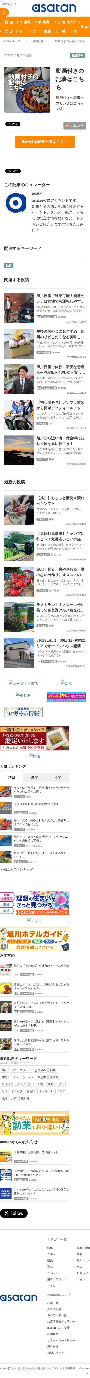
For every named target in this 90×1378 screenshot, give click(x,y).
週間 (34, 777)
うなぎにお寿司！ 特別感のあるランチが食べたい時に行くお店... (41, 789)
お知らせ (37, 41)
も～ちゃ (54, 590)
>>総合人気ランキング (16, 869)
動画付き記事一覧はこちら (45, 142)
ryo (51, 423)
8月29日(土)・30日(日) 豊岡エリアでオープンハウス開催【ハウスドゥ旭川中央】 (61, 645)
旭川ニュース (74, 26)
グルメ (51, 1254)
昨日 (11, 777)
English (81, 1279)
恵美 (28, 796)
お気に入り (76, 125)
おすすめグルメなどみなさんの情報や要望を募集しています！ (41, 1191)
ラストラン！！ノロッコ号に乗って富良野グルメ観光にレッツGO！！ (60, 610)
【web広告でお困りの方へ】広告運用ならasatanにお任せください (41, 1172)
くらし (57, 26)
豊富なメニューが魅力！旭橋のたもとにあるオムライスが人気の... (41, 986)
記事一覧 (52, 1303)
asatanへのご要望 (58, 1327)
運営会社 (52, 1346)
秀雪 (51, 625)
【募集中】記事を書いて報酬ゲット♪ (37, 1152)
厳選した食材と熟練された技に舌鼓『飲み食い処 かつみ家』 (41, 1042)
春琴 (51, 459)
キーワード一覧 (57, 1315)
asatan (38, 193)
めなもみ (56, 554)
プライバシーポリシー (61, 1340)
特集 (50, 1248)
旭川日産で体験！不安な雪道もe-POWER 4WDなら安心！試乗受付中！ (60, 372)
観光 (6, 26)
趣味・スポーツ (32, 26)
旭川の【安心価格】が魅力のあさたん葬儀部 (41, 965)
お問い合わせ (55, 1353)
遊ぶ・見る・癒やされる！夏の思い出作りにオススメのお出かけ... (41, 822)
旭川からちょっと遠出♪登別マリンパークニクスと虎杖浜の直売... (41, 838)
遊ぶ (11, 26)
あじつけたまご (34, 845)
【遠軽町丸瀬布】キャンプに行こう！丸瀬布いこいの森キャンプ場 (60, 539)
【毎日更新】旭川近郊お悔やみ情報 (36, 804)
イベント (18, 26)
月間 (57, 777)
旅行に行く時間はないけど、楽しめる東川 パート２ (41, 855)
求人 (79, 1266)
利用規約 (52, 1334)
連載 (64, 26)
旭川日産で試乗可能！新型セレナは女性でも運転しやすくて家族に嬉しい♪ (60, 301)
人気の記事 (54, 1309)
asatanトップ (12, 41)
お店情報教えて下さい (61, 1321)
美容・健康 (47, 26)
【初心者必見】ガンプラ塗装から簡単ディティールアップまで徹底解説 (60, 408)
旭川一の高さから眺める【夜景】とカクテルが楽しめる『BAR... (41, 1023)
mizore (32, 862)
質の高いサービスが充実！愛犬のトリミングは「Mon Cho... (41, 1005)
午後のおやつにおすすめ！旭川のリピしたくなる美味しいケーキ (60, 336)
